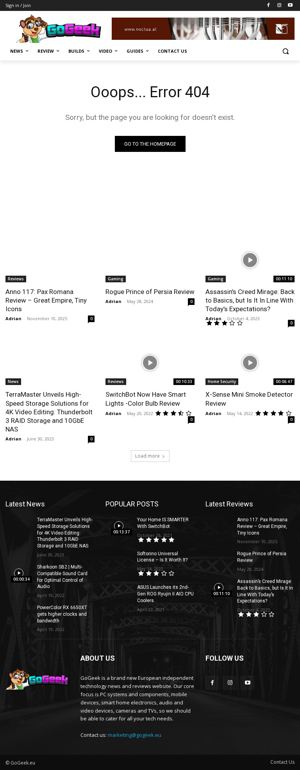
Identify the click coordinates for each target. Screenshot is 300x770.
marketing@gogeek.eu (134, 734)
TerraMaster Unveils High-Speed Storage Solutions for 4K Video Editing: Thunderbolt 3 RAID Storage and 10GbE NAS (49, 411)
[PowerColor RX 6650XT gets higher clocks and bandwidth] (18, 613)
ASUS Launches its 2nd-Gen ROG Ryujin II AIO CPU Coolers (165, 594)
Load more (147, 456)
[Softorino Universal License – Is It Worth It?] (118, 560)
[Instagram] (279, 5)
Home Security (222, 381)
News (13, 381)
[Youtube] (290, 5)
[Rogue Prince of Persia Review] (150, 260)
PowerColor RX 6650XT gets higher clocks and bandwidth (62, 614)
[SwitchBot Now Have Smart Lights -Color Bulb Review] (150, 362)
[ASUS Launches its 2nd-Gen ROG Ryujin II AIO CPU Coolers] (118, 593)
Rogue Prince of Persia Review (150, 292)
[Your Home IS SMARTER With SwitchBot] (118, 526)
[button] (285, 51)
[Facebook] (268, 5)
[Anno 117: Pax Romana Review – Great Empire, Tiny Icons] (50, 260)
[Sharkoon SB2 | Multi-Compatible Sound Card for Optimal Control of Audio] (18, 573)
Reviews (16, 279)
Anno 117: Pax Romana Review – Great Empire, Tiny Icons (46, 300)
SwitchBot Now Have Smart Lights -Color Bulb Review (145, 398)
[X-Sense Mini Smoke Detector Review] (250, 362)
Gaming (115, 279)
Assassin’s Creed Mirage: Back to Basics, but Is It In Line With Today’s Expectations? (250, 300)
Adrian (13, 318)
